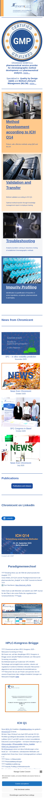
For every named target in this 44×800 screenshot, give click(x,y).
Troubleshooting (20, 241)
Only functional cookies (22, 789)
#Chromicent (6, 732)
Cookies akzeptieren (22, 784)
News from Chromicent (20, 391)
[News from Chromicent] (21, 376)
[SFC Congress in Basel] (21, 412)
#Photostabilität (17, 744)
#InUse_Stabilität (29, 744)
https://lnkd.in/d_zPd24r (23, 585)
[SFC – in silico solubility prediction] (21, 343)
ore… (33, 83)
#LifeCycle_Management (10, 747)
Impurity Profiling (21, 287)
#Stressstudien (7, 744)
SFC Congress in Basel (20, 428)
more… (26, 73)
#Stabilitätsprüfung (25, 729)
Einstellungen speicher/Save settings (22, 795)
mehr (19, 596)
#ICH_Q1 (9, 729)
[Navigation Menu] (40, 8)
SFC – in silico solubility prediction (20, 357)
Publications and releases (22, 486)
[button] (41, 772)
